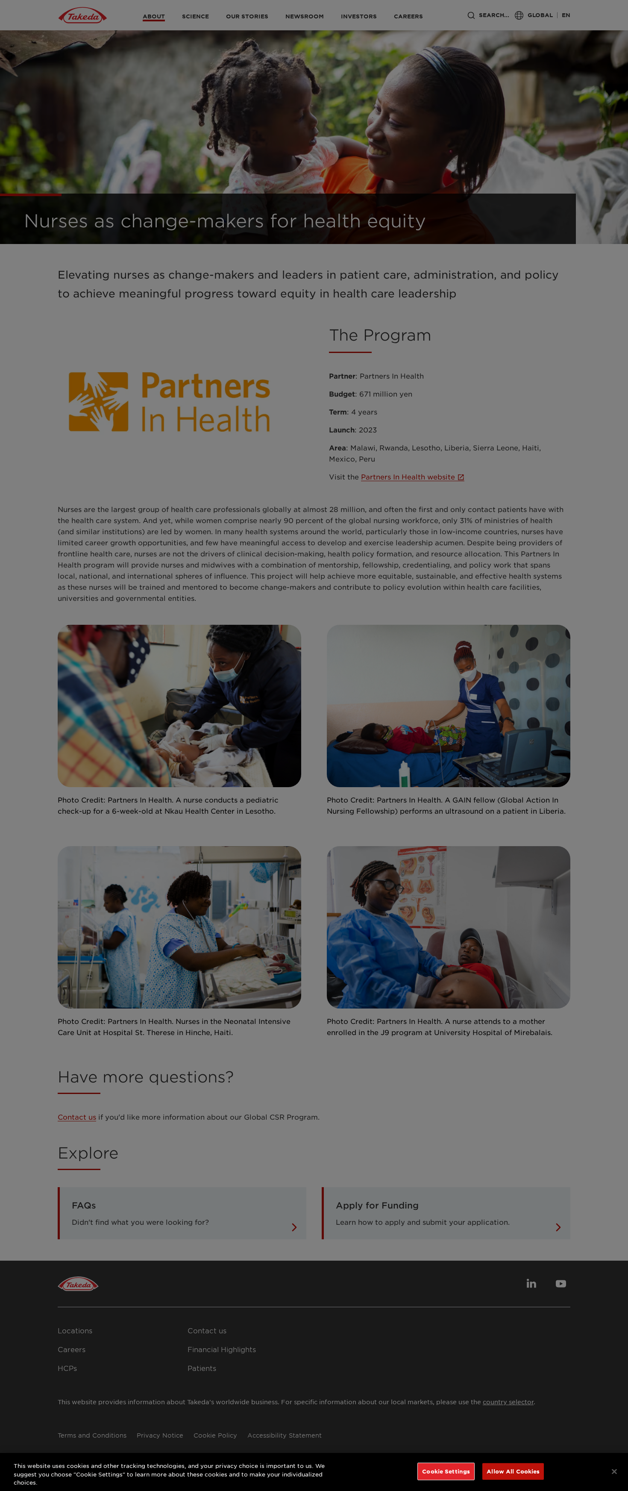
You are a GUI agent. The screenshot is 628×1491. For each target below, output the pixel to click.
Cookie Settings (446, 1470)
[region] (314, 1472)
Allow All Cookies (513, 1470)
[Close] (614, 1471)
